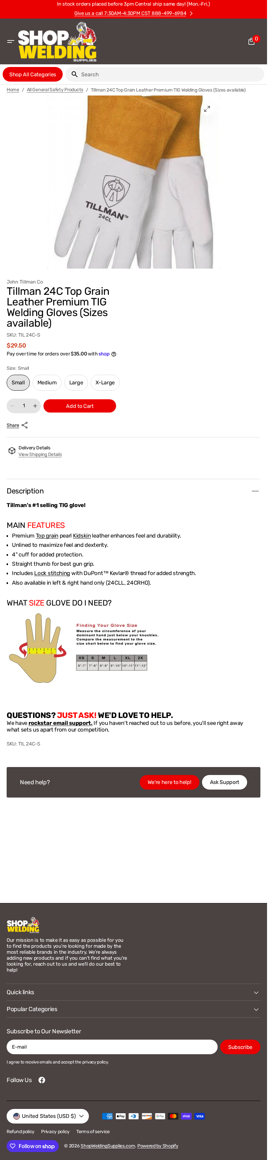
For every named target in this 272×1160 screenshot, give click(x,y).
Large (78, 385)
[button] (10, 41)
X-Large (108, 385)
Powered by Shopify (157, 1146)
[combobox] (171, 74)
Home (13, 90)
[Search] (72, 74)
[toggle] (255, 491)
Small (21, 385)
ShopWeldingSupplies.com (108, 1146)
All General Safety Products (55, 90)
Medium (49, 385)
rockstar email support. (61, 723)
